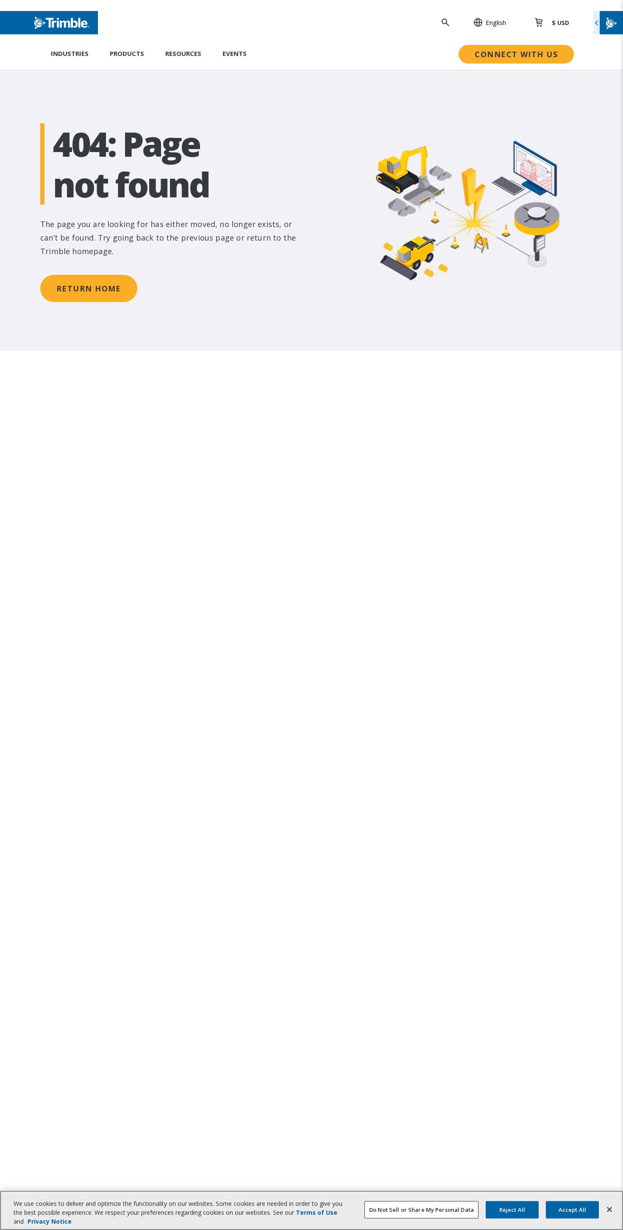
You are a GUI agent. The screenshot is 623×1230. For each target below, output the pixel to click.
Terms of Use (316, 1212)
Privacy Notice (50, 1221)
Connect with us (516, 54)
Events (234, 53)
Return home (88, 288)
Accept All (572, 1209)
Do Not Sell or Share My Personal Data (421, 1209)
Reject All (512, 1209)
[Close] (609, 1209)
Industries (70, 53)
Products (127, 53)
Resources (183, 53)
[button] (485, 22)
